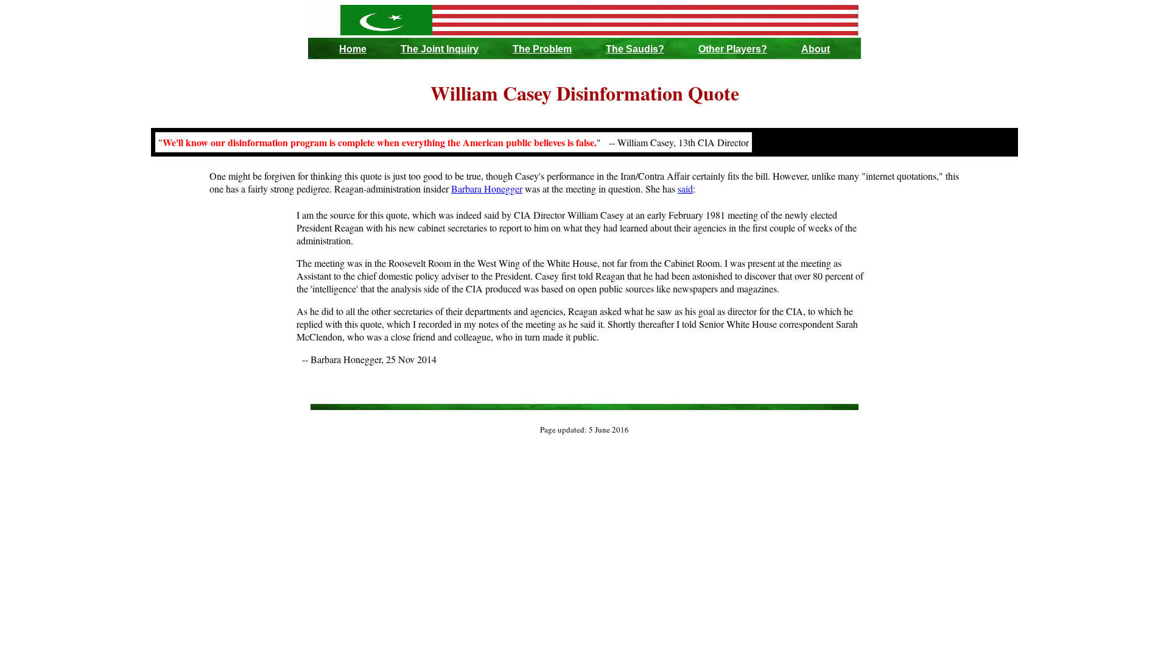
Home (353, 49)
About (815, 49)
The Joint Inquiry (440, 49)
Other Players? (732, 49)
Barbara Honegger (486, 188)
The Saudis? (635, 49)
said (685, 188)
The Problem (542, 49)
